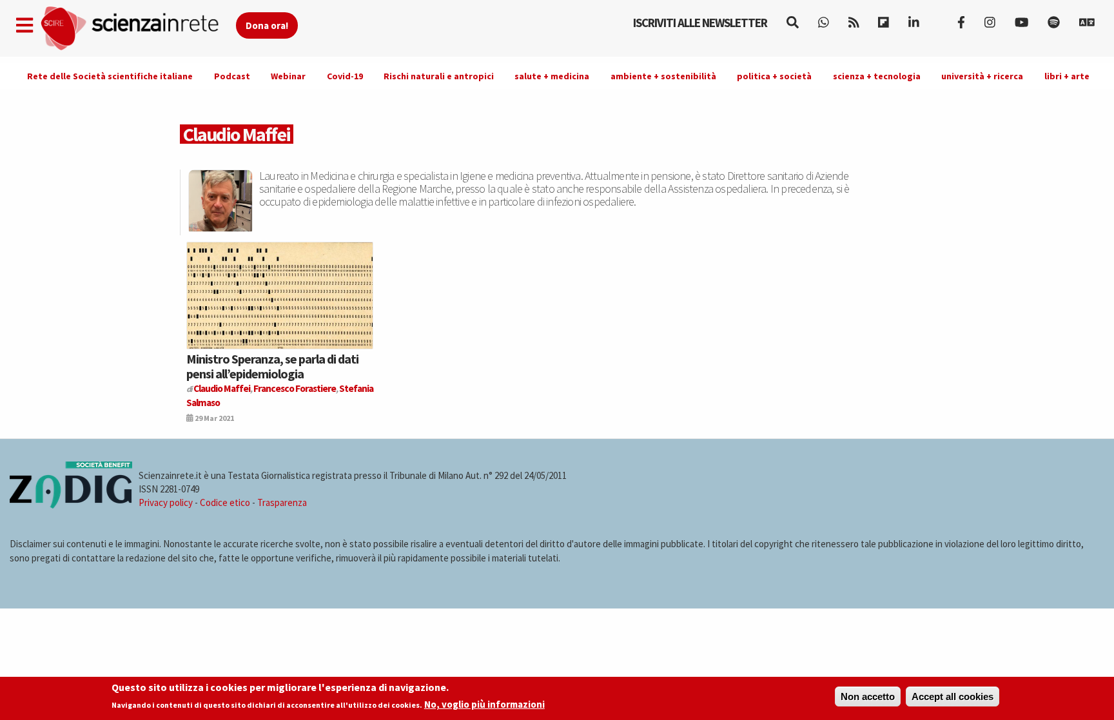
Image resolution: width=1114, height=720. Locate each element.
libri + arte (1067, 76)
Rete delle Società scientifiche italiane (110, 76)
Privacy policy (166, 502)
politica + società (774, 76)
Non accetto (868, 696)
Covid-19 (345, 76)
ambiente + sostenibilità (663, 76)
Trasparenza (282, 502)
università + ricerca (982, 76)
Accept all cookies (952, 696)
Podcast (232, 76)
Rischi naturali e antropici (439, 76)
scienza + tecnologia (877, 76)
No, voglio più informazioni (484, 705)
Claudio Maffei (221, 388)
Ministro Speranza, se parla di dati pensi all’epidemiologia (272, 366)
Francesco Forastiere (294, 388)
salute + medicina (551, 76)
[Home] (137, 29)
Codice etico (225, 502)
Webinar (288, 76)
